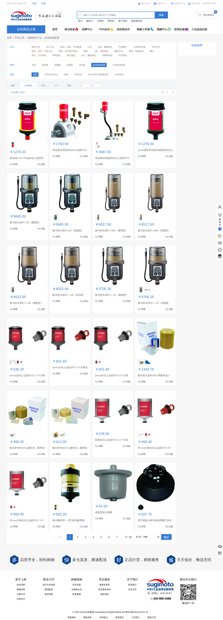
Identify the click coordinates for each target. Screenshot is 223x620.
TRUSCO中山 (51, 74)
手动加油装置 (119, 65)
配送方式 (152, 617)
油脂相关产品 (34, 37)
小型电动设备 (139, 47)
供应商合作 (123, 29)
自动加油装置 (52, 37)
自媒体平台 (179, 3)
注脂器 (70, 65)
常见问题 (76, 585)
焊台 (80, 21)
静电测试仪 (137, 21)
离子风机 (122, 21)
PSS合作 (104, 29)
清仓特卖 (69, 29)
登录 (34, 3)
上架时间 (28, 85)
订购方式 (21, 594)
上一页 (58, 537)
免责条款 (71, 617)
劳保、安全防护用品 (68, 51)
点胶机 (100, 21)
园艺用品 (71, 55)
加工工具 (50, 47)
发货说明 (49, 594)
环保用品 (56, 55)
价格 (43, 85)
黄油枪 (45, 65)
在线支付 (21, 599)
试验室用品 (107, 55)
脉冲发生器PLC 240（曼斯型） (26, 303)
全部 (34, 65)
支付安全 (132, 589)
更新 (69, 85)
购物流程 (21, 589)
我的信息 (145, 3)
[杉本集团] (37, 16)
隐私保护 (87, 617)
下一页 (128, 537)
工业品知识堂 (199, 29)
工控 (89, 47)
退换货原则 (104, 585)
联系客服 (76, 594)
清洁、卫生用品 (39, 55)
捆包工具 (118, 51)
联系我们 (132, 585)
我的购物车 (208, 15)
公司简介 (136, 617)
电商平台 (160, 3)
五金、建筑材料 (105, 47)
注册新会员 (76, 589)
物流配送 (49, 589)
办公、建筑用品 (88, 55)
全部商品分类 (26, 29)
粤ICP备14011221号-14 (136, 612)
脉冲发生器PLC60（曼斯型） (25, 222)
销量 (13, 85)
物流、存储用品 (136, 51)
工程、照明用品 (101, 51)
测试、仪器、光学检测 (70, 47)
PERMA (78, 74)
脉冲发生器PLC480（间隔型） (154, 230)
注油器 (82, 65)
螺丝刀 (89, 21)
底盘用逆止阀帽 (103, 512)
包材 (85, 51)
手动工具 (19, 37)
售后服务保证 (104, 589)
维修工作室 (143, 29)
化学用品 (122, 55)
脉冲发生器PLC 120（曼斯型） (111, 295)
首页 (54, 29)
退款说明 (104, 594)
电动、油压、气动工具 (42, 51)
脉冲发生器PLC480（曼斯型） (111, 230)
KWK (66, 74)
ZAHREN (119, 74)
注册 (43, 3)
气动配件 (122, 47)
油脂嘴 (57, 65)
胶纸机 (111, 21)
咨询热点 (103, 617)
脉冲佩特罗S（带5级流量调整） (69, 520)
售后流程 (21, 585)
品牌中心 (87, 29)
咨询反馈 (179, 29)
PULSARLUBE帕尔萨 (98, 74)
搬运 (152, 51)
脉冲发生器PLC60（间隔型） (68, 230)
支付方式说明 (49, 585)
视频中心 (162, 29)
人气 (56, 85)
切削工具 (36, 47)
